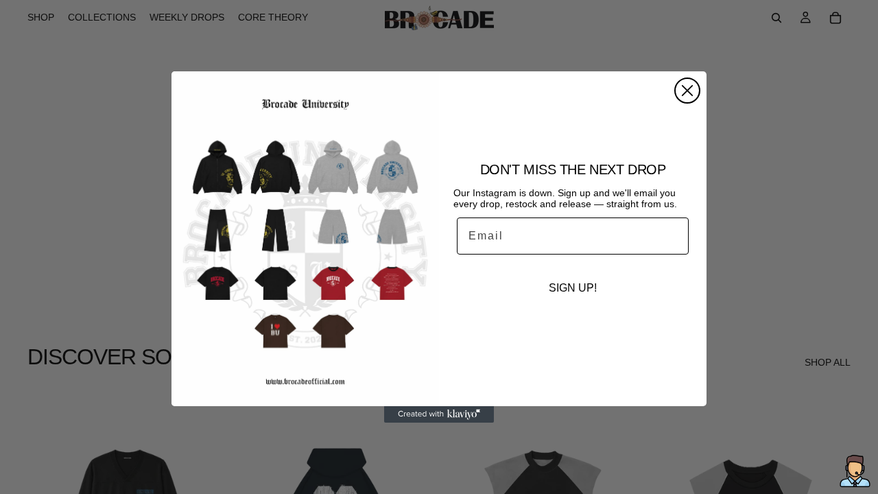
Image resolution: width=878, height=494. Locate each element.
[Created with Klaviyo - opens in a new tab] (439, 414)
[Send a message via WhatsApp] (855, 471)
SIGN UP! (573, 288)
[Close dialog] (687, 90)
